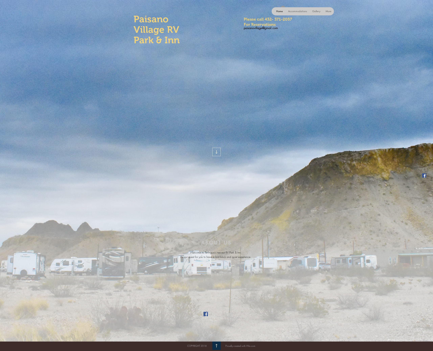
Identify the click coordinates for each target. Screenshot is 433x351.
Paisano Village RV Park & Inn (157, 29)
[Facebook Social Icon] (424, 175)
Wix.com (250, 345)
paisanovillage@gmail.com (261, 28)
